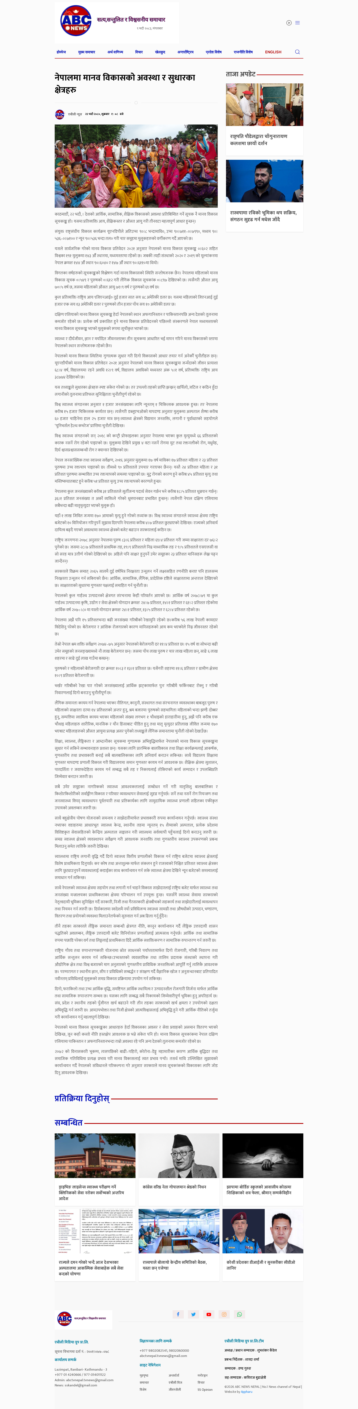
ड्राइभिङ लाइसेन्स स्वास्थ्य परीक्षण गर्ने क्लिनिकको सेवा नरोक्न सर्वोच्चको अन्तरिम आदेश (91, 1193)
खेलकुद (160, 52)
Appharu (246, 1392)
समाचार (144, 1383)
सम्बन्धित (69, 1123)
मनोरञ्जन (203, 1375)
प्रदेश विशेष (214, 52)
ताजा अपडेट (240, 74)
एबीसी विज (175, 1383)
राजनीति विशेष (243, 52)
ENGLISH (273, 52)
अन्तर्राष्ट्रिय (186, 52)
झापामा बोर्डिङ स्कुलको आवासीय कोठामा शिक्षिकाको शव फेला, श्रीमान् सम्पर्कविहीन (259, 1190)
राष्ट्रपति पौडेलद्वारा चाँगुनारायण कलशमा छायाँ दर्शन (258, 140)
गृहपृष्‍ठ (144, 1375)
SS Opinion (205, 1390)
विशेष (143, 1390)
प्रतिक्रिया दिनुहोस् (82, 1099)
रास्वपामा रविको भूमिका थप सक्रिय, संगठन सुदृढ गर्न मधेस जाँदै (263, 216)
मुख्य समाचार (86, 52)
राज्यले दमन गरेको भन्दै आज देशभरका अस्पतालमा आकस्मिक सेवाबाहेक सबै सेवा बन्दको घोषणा (91, 1268)
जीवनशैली (175, 1390)
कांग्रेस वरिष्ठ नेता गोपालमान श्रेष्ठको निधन (174, 1187)
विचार (139, 52)
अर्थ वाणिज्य (115, 52)
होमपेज (61, 52)
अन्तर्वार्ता (174, 1375)
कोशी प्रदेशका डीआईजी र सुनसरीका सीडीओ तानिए (261, 1265)
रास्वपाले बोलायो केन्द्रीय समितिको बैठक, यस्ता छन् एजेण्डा (175, 1265)
